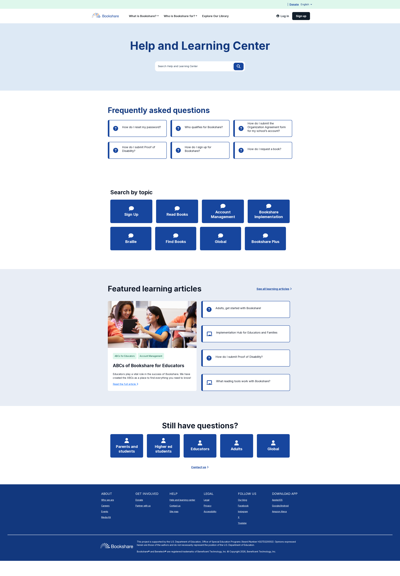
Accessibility (210, 511)
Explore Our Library (215, 16)
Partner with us (143, 505)
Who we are (107, 500)
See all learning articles (273, 289)
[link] (282, 16)
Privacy (207, 505)
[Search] (239, 66)
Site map (174, 511)
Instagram (243, 511)
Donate (294, 4)
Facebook (243, 505)
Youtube (242, 523)
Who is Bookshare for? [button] (179, 16)
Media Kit (106, 517)
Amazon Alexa (279, 511)
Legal (206, 500)
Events (104, 511)
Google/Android (280, 505)
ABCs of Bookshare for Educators (148, 365)
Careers (105, 505)
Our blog (242, 500)
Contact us (198, 467)
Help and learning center (182, 500)
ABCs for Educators (125, 356)
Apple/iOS (277, 500)
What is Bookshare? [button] (142, 16)
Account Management (151, 356)
